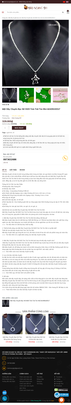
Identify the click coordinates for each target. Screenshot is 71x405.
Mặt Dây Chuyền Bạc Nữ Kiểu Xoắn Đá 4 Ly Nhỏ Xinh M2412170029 (58, 339)
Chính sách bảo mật (26, 377)
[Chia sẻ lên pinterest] (8, 104)
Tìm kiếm (39, 377)
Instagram (59, 381)
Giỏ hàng (39, 383)
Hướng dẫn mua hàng (9, 377)
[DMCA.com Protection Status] (61, 389)
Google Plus (60, 383)
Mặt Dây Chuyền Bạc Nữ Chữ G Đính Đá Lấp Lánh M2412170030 (35, 339)
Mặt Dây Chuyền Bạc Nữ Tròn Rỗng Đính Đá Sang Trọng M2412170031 (12, 339)
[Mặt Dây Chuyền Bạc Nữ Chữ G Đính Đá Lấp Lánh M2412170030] (35, 324)
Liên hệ (5, 162)
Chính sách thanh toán (26, 390)
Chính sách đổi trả (25, 383)
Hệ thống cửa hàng (26, 1)
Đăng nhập (40, 379)
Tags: (4, 132)
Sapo (52, 400)
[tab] (4, 170)
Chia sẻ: (4, 104)
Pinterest (59, 386)
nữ (13, 132)
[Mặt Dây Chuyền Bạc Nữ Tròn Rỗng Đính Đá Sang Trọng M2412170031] (12, 324)
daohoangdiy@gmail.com (11, 1)
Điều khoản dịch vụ (8, 379)
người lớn (9, 132)
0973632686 (9, 159)
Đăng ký (39, 381)
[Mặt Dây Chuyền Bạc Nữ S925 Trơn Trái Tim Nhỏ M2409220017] (5, 303)
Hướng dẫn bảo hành (8, 381)
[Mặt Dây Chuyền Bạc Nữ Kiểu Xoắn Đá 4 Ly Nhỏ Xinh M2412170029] (58, 324)
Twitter (58, 379)
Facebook (59, 377)
